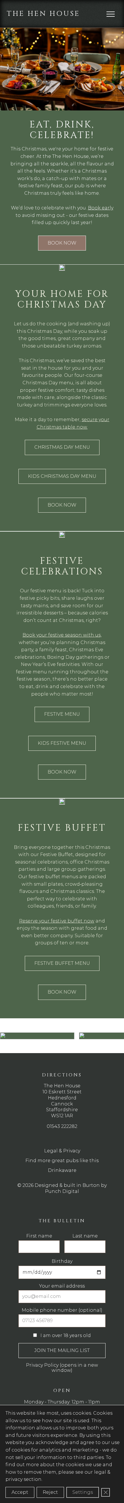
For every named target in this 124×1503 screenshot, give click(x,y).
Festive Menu (62, 714)
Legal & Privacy (62, 1150)
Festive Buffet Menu (62, 963)
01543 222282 (62, 1126)
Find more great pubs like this (62, 1160)
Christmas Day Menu (62, 447)
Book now (62, 243)
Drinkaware (62, 1170)
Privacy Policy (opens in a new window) (62, 1367)
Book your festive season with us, (62, 635)
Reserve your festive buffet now (56, 921)
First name (39, 1236)
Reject (50, 1492)
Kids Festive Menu (62, 743)
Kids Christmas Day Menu (62, 476)
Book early (100, 208)
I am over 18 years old (65, 1335)
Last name (85, 1236)
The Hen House (43, 13)
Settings (82, 1492)
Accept (20, 1492)
